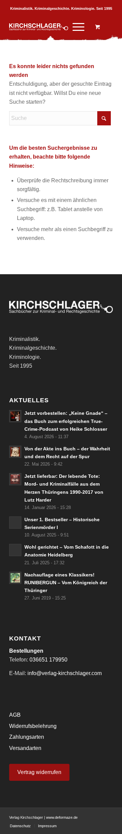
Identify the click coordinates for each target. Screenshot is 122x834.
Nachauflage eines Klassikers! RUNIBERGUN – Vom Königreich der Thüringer (65, 582)
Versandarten (25, 748)
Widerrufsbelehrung (33, 726)
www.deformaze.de (62, 817)
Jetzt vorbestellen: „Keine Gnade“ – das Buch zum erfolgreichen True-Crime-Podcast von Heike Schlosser (65, 421)
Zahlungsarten (26, 737)
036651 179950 (48, 660)
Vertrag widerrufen (39, 772)
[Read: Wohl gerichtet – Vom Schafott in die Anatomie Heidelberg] (15, 550)
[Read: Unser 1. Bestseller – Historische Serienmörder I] (15, 522)
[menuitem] (77, 26)
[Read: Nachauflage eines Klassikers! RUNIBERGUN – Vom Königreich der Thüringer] (15, 578)
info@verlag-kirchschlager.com (64, 673)
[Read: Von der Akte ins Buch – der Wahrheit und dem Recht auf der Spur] (15, 452)
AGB (15, 715)
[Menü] (75, 26)
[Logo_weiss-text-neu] (50, 26)
